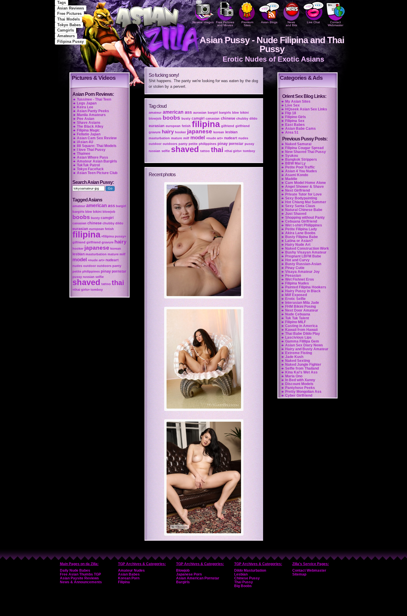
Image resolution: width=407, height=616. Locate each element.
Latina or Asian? (299, 241)
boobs (171, 118)
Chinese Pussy (247, 578)
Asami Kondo (296, 175)
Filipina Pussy (70, 41)
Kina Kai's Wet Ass (301, 372)
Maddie (291, 179)
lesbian (231, 132)
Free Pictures (69, 13)
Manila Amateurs (91, 115)
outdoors (170, 144)
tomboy (249, 151)
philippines (207, 144)
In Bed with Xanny (300, 380)
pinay (223, 143)
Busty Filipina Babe (301, 237)
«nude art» (214, 138)
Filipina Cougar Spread (304, 148)
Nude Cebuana (297, 314)
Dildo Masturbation (250, 570)
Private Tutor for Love (303, 194)
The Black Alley (90, 126)
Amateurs (66, 36)
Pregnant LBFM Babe (303, 256)
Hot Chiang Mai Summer (305, 202)
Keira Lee (85, 107)
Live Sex (292, 105)
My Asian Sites (297, 101)
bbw (235, 112)
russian (154, 151)
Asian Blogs (269, 22)
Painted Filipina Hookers (305, 287)
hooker (180, 132)
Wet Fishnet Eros (299, 279)
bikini (244, 112)
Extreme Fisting (298, 353)
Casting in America (301, 326)
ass (188, 112)
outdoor (155, 144)
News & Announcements (81, 582)
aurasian (199, 112)
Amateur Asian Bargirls (97, 161)
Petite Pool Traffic (300, 167)
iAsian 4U (85, 142)
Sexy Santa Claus (300, 206)
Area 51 (292, 132)
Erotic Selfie (295, 299)
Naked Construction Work (307, 248)
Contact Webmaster (335, 24)
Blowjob (182, 570)
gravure (155, 132)
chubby (242, 118)
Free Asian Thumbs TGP (80, 574)
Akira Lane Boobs (300, 233)
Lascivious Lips (298, 337)
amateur (155, 112)
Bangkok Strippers (301, 159)
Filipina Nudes (297, 283)
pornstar (236, 144)
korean (218, 132)
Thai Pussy (243, 582)
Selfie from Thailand (302, 368)
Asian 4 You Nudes (301, 171)
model (197, 137)
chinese (228, 118)
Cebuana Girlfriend (301, 221)
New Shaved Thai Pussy (305, 152)
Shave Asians (88, 123)
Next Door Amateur (301, 310)
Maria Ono (293, 376)
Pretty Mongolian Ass (303, 392)
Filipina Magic (88, 130)
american (173, 112)
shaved (185, 149)
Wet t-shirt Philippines (303, 225)
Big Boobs (243, 586)
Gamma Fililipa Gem (302, 341)
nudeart (230, 138)
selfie (165, 151)
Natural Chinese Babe (303, 210)
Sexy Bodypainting (301, 198)
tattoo (205, 151)
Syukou (291, 156)
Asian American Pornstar (197, 578)
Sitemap (299, 574)
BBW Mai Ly (295, 163)
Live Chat (313, 22)
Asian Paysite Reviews (79, 578)
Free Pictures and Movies (225, 24)
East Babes (295, 125)
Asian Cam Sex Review (96, 138)
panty (182, 144)
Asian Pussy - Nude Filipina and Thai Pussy (272, 44)
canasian (213, 118)
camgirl (198, 118)
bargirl (213, 112)
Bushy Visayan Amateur (306, 252)
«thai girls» (233, 151)
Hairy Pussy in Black (303, 291)
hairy (168, 132)
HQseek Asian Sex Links (306, 109)
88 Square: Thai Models (96, 146)
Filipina (124, 582)
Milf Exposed (296, 295)
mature (176, 138)
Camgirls (65, 30)
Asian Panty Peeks (93, 111)
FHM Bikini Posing (300, 306)
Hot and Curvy (297, 260)
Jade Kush (294, 357)
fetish (186, 126)
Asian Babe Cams (300, 128)
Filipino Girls (295, 117)
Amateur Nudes (131, 570)
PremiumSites (247, 24)
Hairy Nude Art (297, 245)
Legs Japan (87, 103)
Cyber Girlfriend (298, 395)
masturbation (159, 138)
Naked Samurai (298, 144)
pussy (249, 144)
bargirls (225, 112)
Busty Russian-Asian (303, 264)
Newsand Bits (291, 24)
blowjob (155, 118)
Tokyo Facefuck (90, 169)
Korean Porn (128, 578)
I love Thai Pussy (91, 150)
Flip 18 (290, 113)
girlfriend (242, 126)
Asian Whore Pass (92, 157)
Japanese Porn (189, 574)
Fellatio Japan (88, 134)
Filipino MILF (295, 322)
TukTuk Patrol (88, 165)
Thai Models (68, 19)
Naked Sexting (297, 361)
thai (217, 150)
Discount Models (299, 384)
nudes (243, 138)
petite (193, 144)
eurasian (156, 125)
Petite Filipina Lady (301, 229)
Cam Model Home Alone (305, 183)
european (173, 126)
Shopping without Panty (305, 217)
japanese (199, 131)
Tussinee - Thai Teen (94, 99)
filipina (206, 124)
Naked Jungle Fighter (303, 364)
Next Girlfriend (297, 190)
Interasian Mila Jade (302, 303)
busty (185, 118)
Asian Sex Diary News (304, 345)
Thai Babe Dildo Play (302, 334)
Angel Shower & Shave (304, 187)
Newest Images (203, 22)
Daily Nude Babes (75, 570)
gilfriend (227, 126)
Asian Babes (129, 574)
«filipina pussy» (113, 236)
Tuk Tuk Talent (297, 318)
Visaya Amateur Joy (302, 272)
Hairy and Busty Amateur (306, 349)
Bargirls (183, 582)
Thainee (83, 153)
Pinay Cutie (295, 268)
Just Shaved (295, 214)
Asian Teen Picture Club (97, 173)
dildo (253, 118)
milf (186, 138)
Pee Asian (85, 119)
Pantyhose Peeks (300, 388)
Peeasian (293, 275)
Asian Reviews (70, 8)
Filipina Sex (295, 121)
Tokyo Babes (69, 25)
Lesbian (241, 574)
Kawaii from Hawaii (301, 330)
